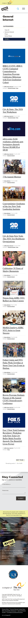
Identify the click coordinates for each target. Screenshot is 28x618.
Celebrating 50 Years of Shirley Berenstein (13, 269)
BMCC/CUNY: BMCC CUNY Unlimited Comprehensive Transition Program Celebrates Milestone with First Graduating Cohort (13, 74)
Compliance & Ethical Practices (15, 612)
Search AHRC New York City (18, 8)
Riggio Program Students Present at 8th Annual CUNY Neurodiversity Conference (13, 399)
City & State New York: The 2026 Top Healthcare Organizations (14, 239)
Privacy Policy (5, 609)
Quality (4, 612)
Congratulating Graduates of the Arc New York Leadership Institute (14, 206)
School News (8, 36)
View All (7, 30)
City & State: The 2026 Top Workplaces (13, 110)
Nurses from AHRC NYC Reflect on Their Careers (14, 299)
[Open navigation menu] (23, 8)
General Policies (22, 610)
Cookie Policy (22, 609)
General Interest (9, 32)
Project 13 (7, 615)
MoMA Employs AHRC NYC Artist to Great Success (13, 330)
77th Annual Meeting (12, 176)
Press (6, 34)
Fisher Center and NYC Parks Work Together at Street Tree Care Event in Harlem (13, 364)
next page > (20, 460)
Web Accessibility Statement (9, 610)
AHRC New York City (5, 8)
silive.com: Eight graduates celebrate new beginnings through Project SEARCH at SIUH (13, 144)
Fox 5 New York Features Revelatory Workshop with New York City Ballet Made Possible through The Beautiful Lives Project (14, 437)
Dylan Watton (7, 180)
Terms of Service (14, 609)
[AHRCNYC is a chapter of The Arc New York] (14, 586)
